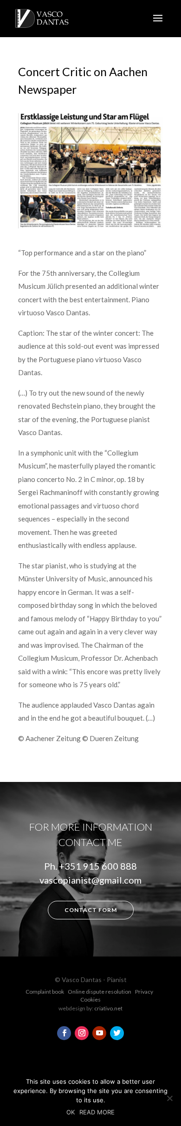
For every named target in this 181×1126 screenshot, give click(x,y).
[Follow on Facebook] (64, 1033)
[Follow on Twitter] (117, 1033)
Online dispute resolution (99, 991)
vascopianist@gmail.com (90, 879)
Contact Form (91, 909)
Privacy (144, 991)
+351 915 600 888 (98, 866)
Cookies (90, 999)
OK (70, 1112)
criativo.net (108, 1008)
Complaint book (45, 991)
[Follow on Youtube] (99, 1033)
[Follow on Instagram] (82, 1033)
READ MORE (97, 1112)
